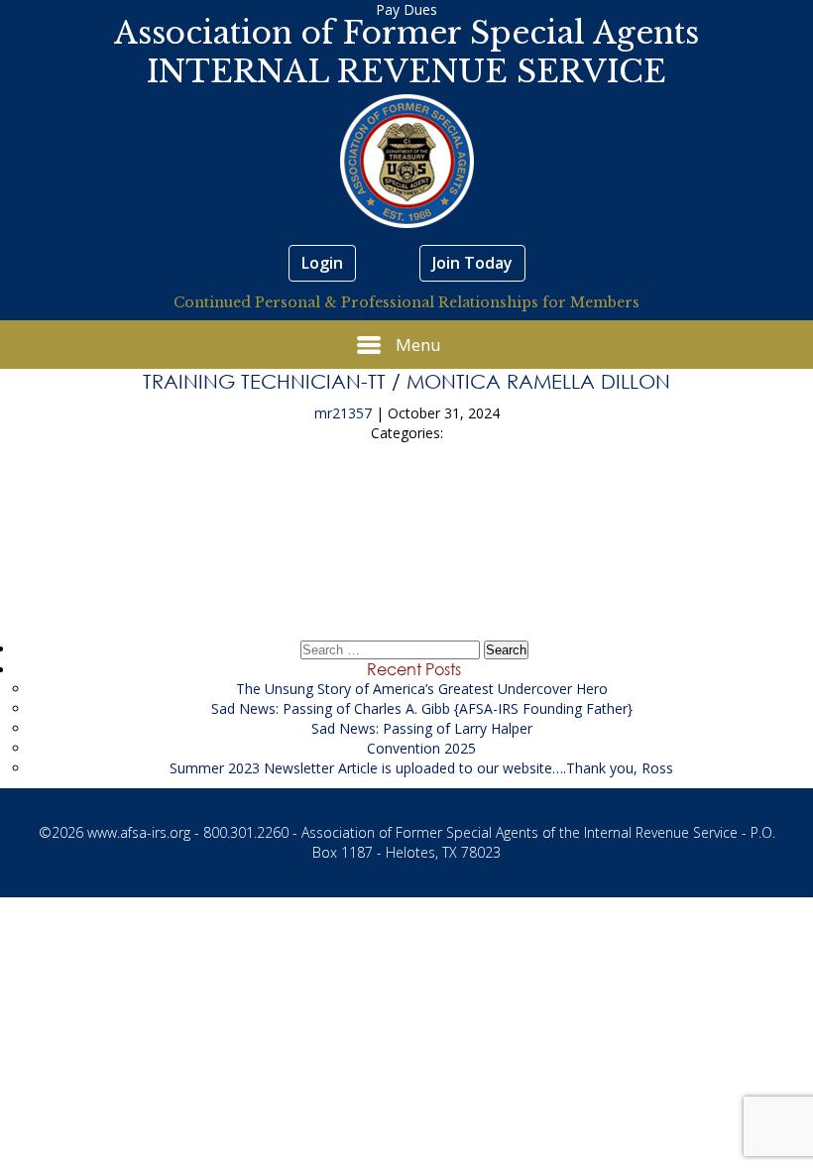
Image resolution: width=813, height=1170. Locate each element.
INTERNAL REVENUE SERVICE (406, 71)
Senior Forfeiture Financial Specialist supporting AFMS (406, 561)
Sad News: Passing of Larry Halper (421, 728)
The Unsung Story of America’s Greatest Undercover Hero (422, 688)
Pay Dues (406, 9)
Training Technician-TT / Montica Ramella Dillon (406, 381)
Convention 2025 (421, 748)
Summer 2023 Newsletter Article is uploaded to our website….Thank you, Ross (421, 768)
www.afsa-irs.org (138, 832)
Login (322, 263)
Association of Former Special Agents (406, 33)
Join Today (472, 263)
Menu (418, 344)
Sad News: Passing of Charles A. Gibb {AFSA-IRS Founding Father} (422, 708)
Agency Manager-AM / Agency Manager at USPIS (407, 506)
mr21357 (343, 413)
